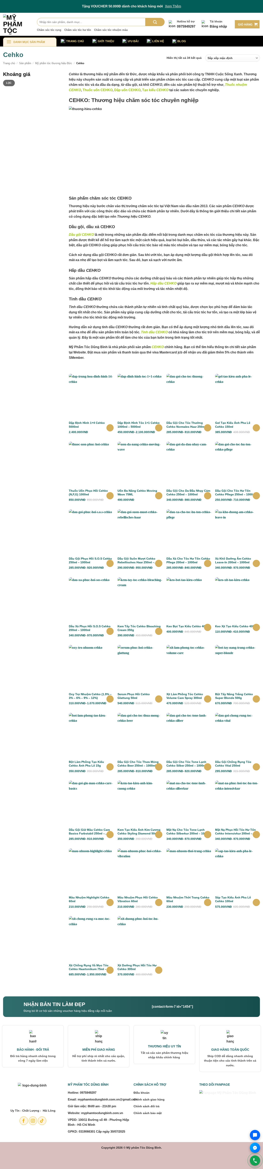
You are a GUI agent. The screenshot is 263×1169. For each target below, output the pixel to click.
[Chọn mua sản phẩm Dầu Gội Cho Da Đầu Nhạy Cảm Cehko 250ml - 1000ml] (207, 495)
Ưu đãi (133, 41)
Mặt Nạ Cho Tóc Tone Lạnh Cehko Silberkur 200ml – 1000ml (188, 831)
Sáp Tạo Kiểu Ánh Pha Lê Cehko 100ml (233, 899)
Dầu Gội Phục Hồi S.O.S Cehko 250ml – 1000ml (90, 560)
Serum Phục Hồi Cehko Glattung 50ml (134, 696)
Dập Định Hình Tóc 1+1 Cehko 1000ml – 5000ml (139, 424)
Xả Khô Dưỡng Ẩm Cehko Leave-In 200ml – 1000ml (233, 560)
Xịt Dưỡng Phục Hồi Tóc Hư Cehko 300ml (137, 967)
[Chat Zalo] (255, 1135)
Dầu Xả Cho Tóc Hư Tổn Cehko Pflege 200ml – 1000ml (188, 560)
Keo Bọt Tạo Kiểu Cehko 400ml (188, 626)
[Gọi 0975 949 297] (255, 1160)
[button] (247, 24)
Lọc (9, 82)
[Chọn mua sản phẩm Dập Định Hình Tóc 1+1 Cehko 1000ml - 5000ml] (158, 427)
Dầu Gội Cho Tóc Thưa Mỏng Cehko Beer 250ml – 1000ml (138, 763)
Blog (181, 41)
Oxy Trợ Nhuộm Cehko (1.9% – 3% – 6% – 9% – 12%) (90, 696)
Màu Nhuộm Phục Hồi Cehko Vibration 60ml (138, 899)
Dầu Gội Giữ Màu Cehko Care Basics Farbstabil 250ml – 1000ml (89, 831)
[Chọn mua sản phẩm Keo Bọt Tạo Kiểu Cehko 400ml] (207, 627)
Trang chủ (9, 63)
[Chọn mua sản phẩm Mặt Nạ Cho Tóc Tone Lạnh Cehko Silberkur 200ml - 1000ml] (207, 834)
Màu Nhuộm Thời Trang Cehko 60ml (187, 899)
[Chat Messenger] (255, 1148)
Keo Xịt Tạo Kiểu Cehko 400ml (236, 626)
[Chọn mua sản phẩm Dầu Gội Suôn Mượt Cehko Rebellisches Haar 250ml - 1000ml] (158, 563)
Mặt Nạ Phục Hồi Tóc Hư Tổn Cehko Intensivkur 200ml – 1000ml (235, 831)
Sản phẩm (25, 63)
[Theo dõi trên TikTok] (42, 1121)
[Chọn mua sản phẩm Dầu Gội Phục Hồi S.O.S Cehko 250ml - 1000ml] (110, 563)
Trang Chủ (75, 41)
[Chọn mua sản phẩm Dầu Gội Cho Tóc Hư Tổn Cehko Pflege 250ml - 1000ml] (256, 495)
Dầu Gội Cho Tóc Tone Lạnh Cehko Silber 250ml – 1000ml (186, 763)
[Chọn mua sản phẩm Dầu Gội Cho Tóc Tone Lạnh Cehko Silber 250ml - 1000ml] (207, 766)
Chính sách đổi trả (146, 1106)
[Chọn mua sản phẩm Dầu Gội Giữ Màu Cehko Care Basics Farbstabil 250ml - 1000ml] (110, 834)
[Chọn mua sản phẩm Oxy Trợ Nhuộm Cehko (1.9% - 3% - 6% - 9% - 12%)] (110, 699)
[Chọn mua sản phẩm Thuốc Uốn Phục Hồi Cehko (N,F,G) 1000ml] (110, 495)
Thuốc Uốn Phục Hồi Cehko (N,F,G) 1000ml (88, 492)
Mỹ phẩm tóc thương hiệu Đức (53, 63)
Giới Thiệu (106, 41)
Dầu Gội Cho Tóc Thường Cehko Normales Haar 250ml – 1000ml (187, 424)
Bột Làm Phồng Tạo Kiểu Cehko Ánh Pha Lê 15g (86, 763)
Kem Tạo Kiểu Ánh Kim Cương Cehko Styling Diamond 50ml (139, 831)
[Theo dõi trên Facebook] (24, 1121)
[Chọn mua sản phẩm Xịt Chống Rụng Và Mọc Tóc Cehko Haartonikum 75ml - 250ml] (110, 970)
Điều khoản (142, 1092)
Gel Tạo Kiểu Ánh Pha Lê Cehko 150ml (232, 424)
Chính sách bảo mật (148, 1113)
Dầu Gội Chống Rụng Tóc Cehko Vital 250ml (233, 763)
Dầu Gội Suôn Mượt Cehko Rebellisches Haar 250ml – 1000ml (136, 560)
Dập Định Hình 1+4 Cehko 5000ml (87, 424)
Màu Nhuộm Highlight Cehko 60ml (89, 899)
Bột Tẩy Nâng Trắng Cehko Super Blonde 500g (234, 696)
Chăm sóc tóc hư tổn (77, 29)
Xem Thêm (173, 6)
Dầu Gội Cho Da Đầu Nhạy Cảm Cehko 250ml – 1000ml (188, 492)
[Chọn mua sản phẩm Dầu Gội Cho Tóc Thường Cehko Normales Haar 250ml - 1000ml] (207, 427)
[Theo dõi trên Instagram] (33, 1121)
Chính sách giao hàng (149, 1099)
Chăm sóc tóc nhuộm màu (111, 29)
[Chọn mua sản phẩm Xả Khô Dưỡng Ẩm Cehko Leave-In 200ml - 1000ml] (256, 563)
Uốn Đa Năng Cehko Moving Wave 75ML (137, 492)
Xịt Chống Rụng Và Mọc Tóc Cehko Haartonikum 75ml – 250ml (88, 967)
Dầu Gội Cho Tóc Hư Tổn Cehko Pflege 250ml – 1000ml (235, 492)
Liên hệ (158, 41)
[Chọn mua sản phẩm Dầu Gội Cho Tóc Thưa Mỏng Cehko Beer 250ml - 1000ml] (158, 766)
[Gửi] (155, 22)
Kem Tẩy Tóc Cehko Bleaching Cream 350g (139, 628)
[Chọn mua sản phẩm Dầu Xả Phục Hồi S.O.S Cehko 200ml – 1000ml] (110, 631)
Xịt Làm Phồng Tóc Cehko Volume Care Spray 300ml (184, 696)
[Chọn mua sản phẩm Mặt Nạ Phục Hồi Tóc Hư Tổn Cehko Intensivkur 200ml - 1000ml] (256, 834)
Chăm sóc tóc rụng (49, 29)
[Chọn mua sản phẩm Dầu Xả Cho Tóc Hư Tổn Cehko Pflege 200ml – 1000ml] (207, 563)
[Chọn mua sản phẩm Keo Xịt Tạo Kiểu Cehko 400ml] (256, 627)
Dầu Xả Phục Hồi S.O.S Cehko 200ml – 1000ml (90, 628)
